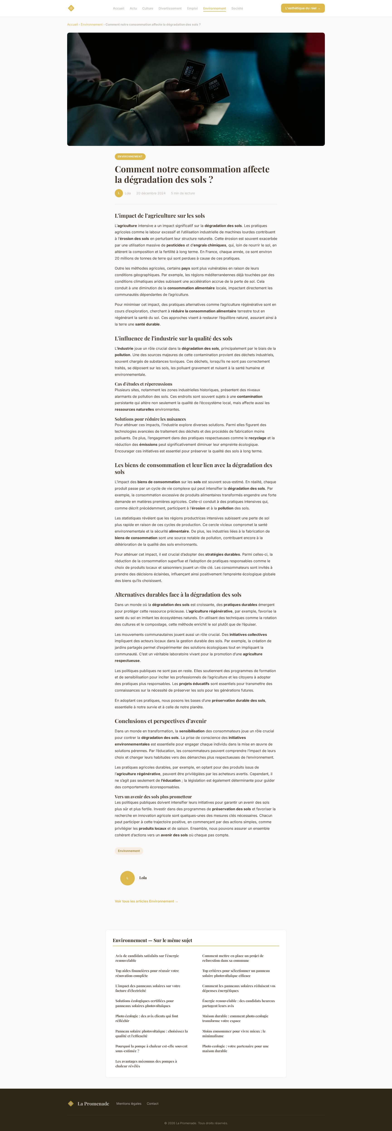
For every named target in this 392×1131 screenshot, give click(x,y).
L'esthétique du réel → (303, 8)
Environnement (214, 8)
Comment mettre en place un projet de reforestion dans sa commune (233, 958)
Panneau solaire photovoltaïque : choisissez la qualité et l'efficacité (151, 1033)
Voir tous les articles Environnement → (146, 901)
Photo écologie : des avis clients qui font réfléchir (146, 1018)
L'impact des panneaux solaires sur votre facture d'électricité (147, 988)
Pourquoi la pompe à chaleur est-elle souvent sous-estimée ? (151, 1048)
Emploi (192, 8)
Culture (147, 8)
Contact (153, 1103)
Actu (133, 8)
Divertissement (170, 8)
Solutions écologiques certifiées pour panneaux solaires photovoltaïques (144, 1003)
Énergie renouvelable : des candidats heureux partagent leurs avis (238, 1003)
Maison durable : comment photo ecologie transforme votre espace (235, 1018)
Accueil (118, 8)
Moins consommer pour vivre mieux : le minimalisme (234, 1033)
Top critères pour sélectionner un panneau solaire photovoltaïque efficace (236, 973)
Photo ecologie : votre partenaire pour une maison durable (235, 1048)
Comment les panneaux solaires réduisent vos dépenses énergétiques (238, 988)
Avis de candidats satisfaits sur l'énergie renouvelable (147, 958)
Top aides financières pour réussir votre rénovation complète (147, 973)
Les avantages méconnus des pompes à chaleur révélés (146, 1063)
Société (237, 8)
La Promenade (93, 1103)
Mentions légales (128, 1103)
